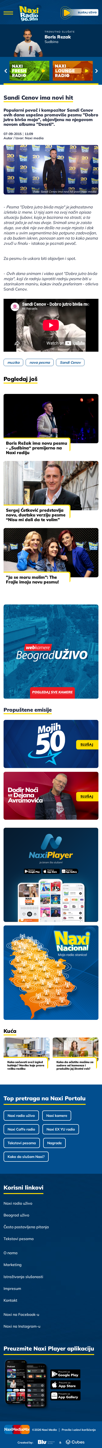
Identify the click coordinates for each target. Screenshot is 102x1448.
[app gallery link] (65, 1396)
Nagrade (54, 1143)
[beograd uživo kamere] (51, 652)
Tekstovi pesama (22, 1143)
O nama (11, 1252)
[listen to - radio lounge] (72, 71)
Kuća (10, 1031)
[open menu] (8, 13)
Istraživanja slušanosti (23, 1276)
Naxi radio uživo (21, 1115)
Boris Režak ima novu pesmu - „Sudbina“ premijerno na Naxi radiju (36, 447)
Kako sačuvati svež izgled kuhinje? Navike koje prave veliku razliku (25, 1065)
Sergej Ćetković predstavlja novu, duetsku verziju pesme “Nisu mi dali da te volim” (35, 514)
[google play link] (65, 1374)
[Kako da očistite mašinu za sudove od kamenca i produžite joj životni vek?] (76, 1049)
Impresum (12, 1288)
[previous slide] (5, 71)
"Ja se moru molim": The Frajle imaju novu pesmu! (32, 579)
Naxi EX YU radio (60, 1129)
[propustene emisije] (51, 744)
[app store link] (65, 1385)
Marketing (13, 1264)
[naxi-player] (51, 875)
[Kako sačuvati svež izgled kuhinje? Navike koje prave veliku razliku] (27, 1049)
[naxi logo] (30, 13)
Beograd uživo (16, 1215)
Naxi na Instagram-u (22, 1326)
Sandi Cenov (70, 362)
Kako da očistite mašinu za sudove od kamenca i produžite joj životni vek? (74, 1065)
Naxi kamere (56, 1115)
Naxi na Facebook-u (21, 1314)
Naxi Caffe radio (21, 1129)
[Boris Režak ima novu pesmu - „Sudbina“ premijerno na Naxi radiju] (51, 418)
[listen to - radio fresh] (29, 71)
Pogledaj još (20, 378)
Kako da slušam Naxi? (26, 1156)
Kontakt (10, 1300)
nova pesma (39, 362)
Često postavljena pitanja (26, 1226)
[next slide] (96, 71)
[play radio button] (79, 13)
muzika (13, 362)
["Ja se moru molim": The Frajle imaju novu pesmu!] (51, 552)
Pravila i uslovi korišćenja (79, 1429)
